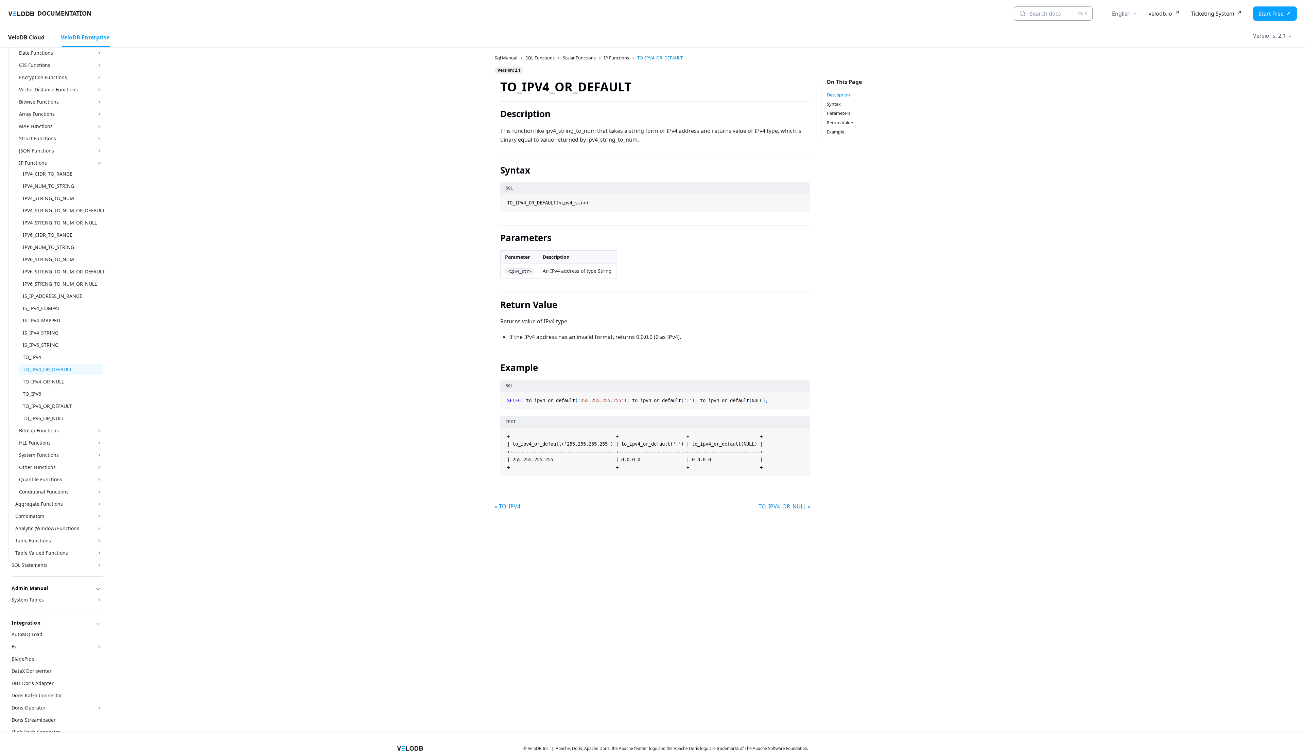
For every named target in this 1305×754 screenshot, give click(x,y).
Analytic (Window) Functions (47, 528)
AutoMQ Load (27, 634)
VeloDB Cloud (26, 37)
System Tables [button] (28, 599)
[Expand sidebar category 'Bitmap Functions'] (99, 430)
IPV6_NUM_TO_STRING (48, 247)
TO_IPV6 (32, 394)
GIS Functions (34, 65)
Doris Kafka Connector (37, 695)
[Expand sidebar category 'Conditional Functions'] (99, 491)
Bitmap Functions (39, 430)
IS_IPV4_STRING (40, 332)
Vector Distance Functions (48, 89)
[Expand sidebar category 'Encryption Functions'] (99, 77)
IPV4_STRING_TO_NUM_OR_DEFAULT (63, 210)
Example (835, 132)
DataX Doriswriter (32, 671)
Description (838, 95)
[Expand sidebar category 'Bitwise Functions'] (99, 101)
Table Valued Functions (41, 553)
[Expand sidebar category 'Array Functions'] (99, 114)
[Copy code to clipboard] (804, 200)
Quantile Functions (40, 479)
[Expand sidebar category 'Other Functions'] (99, 467)
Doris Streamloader (34, 720)
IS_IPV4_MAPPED (41, 320)
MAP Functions (36, 126)
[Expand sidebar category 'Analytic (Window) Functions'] (99, 528)
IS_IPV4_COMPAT (41, 308)
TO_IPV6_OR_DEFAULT (47, 406)
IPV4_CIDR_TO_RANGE (47, 173)
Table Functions (33, 540)
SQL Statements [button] (30, 565)
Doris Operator (29, 707)
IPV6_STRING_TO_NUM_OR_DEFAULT (63, 271)
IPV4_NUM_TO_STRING (48, 186)
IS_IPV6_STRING (40, 345)
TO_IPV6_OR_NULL (43, 418)
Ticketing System (1212, 13)
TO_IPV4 (32, 357)
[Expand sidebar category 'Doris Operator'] (99, 707)
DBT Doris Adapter (33, 683)
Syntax (834, 104)
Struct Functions (37, 138)
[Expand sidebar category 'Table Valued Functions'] (99, 552)
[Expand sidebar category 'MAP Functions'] (99, 126)
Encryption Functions (43, 77)
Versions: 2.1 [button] (1269, 35)
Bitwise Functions (39, 101)
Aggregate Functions (39, 504)
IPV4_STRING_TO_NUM (48, 198)
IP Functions (33, 163)
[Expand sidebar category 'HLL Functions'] (99, 442)
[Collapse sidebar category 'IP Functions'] (99, 163)
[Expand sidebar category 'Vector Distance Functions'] (99, 89)
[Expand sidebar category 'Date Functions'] (99, 53)
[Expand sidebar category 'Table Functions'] (99, 540)
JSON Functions (36, 150)
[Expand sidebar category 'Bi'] (99, 646)
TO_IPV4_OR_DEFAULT (47, 369)
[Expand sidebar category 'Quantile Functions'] (99, 479)
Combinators (30, 516)
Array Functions (37, 114)
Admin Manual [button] (30, 588)
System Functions (39, 455)
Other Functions (37, 467)
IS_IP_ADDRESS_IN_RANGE (52, 296)
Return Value (840, 123)
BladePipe (23, 659)
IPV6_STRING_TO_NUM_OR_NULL (60, 284)
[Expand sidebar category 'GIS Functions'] (99, 65)
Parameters (838, 113)
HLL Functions (35, 442)
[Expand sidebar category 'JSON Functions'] (99, 150)
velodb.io (1160, 13)
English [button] (1121, 13)
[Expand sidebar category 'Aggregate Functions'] (99, 504)
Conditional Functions (44, 491)
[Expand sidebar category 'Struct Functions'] (99, 138)
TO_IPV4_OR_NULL (43, 381)
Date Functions (36, 53)
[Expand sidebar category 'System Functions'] (99, 455)
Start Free (1271, 13)
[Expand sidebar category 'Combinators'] (99, 516)
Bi (14, 646)
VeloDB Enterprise (85, 37)
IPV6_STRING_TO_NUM (48, 259)
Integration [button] (26, 623)
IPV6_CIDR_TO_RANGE (47, 235)
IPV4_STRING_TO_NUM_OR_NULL (60, 222)
